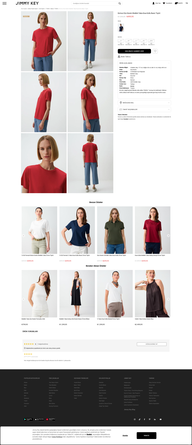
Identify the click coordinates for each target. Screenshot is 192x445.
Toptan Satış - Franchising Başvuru (133, 390)
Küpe (50, 401)
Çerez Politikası (128, 402)
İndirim (101, 395)
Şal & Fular (77, 390)
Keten (25, 385)
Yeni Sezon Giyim (53, 382)
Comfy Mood (102, 385)
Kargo (150, 390)
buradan (126, 119)
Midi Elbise (52, 393)
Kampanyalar (127, 388)
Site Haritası (152, 398)
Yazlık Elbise (77, 382)
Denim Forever (103, 398)
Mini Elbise (52, 403)
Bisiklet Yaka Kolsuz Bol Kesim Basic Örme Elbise (74, 319)
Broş (50, 398)
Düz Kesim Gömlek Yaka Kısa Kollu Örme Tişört (111, 255)
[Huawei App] (51, 419)
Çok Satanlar (102, 390)
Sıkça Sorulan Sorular (155, 382)
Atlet (25, 406)
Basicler (101, 388)
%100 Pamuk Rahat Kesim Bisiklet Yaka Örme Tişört (38, 255)
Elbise (25, 382)
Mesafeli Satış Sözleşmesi (131, 399)
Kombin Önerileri (53, 390)
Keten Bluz (77, 388)
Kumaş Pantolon (53, 406)
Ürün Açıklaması (125, 63)
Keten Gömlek (78, 395)
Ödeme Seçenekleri (154, 403)
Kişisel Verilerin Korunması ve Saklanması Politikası (132, 396)
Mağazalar (127, 385)
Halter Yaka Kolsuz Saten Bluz (144, 319)
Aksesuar (26, 398)
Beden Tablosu (153, 393)
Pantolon (26, 403)
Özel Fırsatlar (102, 393)
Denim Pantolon (78, 393)
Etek (25, 390)
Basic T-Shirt (77, 385)
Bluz (25, 388)
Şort (25, 395)
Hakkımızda (127, 382)
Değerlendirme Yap (152, 344)
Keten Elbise (52, 388)
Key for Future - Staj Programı (132, 393)
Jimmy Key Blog (129, 409)
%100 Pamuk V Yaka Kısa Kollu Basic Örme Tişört (74, 255)
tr (187, 3)
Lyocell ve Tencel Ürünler (105, 403)
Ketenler (101, 382)
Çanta (50, 395)
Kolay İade (152, 385)
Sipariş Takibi (152, 401)
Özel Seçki (101, 401)
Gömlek (26, 393)
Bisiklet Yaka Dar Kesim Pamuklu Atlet (33, 319)
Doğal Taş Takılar (103, 406)
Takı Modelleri (52, 385)
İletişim (151, 388)
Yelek (75, 398)
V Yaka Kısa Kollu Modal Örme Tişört (108, 319)
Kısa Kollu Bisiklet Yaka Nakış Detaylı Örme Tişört (150, 255)
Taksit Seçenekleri (130, 109)
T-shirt (25, 401)
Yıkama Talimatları (154, 395)
